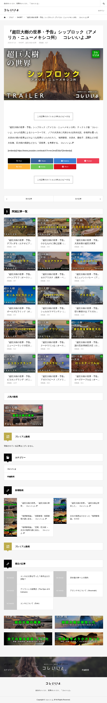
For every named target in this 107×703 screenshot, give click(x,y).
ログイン (101, 11)
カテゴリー (8, 670)
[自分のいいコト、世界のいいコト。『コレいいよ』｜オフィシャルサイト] (12, 10)
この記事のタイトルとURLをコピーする (53, 116)
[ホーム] (4, 17)
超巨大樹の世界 (30, 43)
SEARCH (103, 3)
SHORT (21, 43)
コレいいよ (11, 469)
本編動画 (10, 477)
